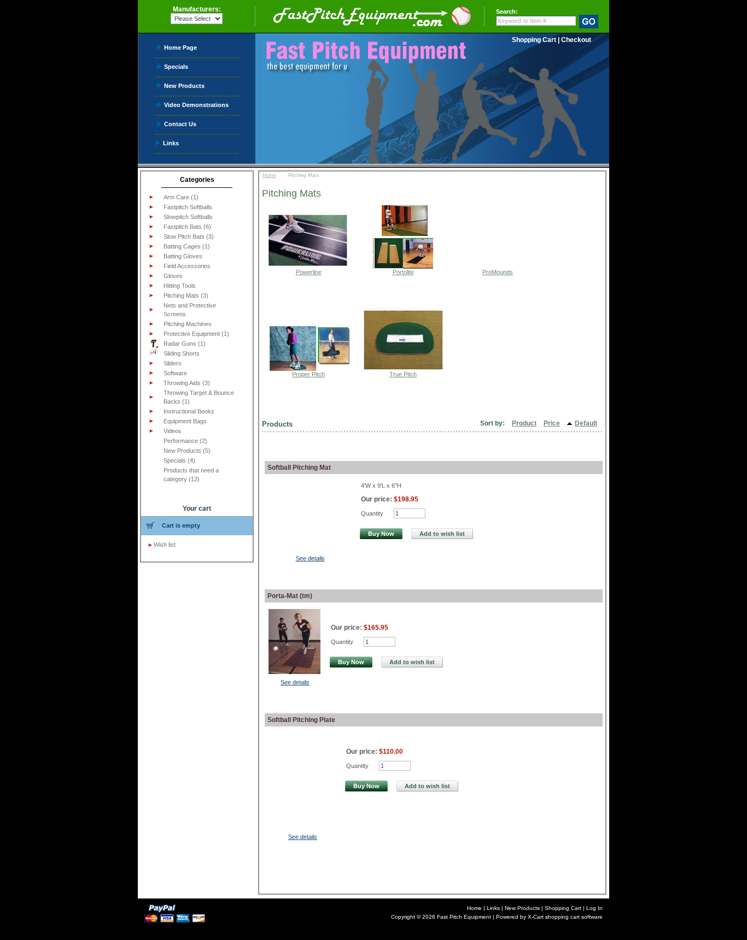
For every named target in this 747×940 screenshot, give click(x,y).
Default (586, 423)
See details (310, 558)
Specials (176, 66)
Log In (594, 908)
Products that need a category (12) (191, 474)
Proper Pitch (308, 374)
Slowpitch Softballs (188, 217)
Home (269, 175)
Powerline (309, 272)
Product (524, 423)
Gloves (173, 276)
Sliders (173, 363)
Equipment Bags (185, 421)
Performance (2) (185, 441)
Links (171, 143)
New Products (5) (187, 450)
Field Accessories (187, 266)
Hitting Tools (180, 285)
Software (175, 373)
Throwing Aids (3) (187, 383)
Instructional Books (189, 411)
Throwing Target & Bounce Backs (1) (199, 397)
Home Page (180, 47)
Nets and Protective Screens (190, 309)
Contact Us (180, 124)
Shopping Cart (534, 40)
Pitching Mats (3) (186, 295)
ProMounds (497, 272)
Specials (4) (179, 460)
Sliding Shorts (182, 353)
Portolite (403, 272)
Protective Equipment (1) (196, 333)
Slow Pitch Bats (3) (189, 236)
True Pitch (403, 374)
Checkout (576, 40)
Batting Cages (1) (187, 246)
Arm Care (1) (181, 197)
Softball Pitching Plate (301, 720)
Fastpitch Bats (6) (187, 226)
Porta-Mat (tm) (289, 596)
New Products (184, 85)
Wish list (165, 544)
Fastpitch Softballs (188, 207)
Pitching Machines (188, 324)
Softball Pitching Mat (299, 467)
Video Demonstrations (196, 105)
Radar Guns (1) (185, 343)
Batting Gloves (183, 256)
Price (552, 423)
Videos (173, 431)
